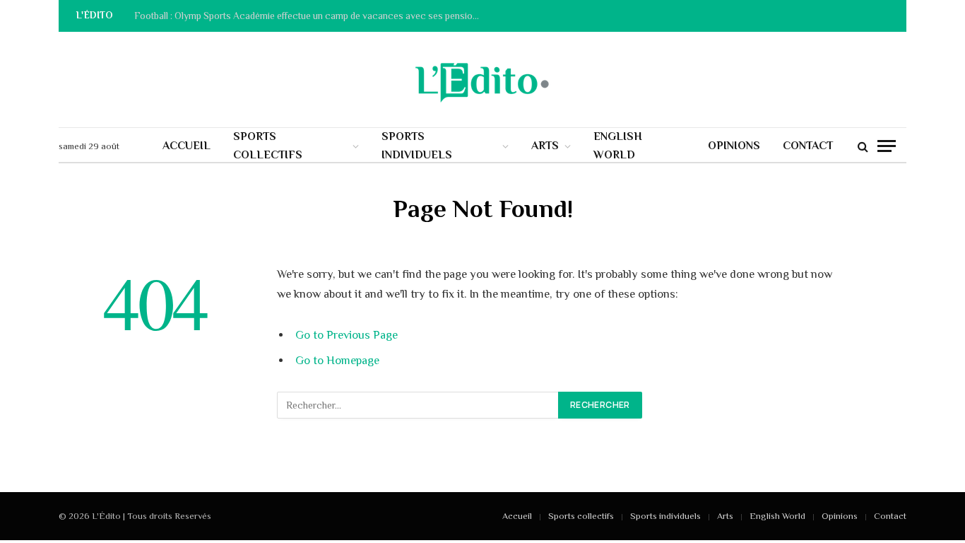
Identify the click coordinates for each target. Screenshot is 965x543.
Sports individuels (416, 145)
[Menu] (886, 146)
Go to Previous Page (346, 334)
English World (617, 145)
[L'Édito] (482, 79)
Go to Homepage (337, 360)
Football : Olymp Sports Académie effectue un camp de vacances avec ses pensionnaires (310, 16)
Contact (808, 145)
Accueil (186, 145)
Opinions (734, 145)
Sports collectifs (267, 145)
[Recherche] (863, 146)
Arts (545, 145)
